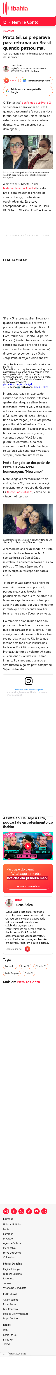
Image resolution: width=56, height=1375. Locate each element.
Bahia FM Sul (10, 1335)
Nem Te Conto (25, 22)
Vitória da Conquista (14, 1288)
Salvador (8, 1234)
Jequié (7, 1283)
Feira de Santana (12, 1274)
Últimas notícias (12, 1224)
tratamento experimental (19, 188)
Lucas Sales (24, 905)
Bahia (6, 1229)
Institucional (10, 1294)
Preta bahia (9, 1248)
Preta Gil (29, 973)
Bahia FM (8, 1339)
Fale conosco (10, 1309)
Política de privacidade (15, 1313)
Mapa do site (10, 1318)
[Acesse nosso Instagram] (6, 1211)
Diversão (8, 1238)
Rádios (7, 1324)
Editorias (8, 1219)
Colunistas (9, 1257)
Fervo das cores (12, 1252)
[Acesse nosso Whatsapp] (44, 1211)
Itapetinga (8, 1278)
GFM (5, 1330)
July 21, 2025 (41, 387)
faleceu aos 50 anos (20, 492)
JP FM (6, 1344)
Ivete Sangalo (12, 973)
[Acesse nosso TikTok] (29, 1211)
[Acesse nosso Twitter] (21, 1211)
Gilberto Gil (41, 966)
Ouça (12, 80)
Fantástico (10, 966)
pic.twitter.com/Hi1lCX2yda (18, 384)
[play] (28, 846)
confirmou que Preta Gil (37, 103)
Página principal (12, 1269)
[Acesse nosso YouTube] (37, 1211)
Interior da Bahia (12, 1263)
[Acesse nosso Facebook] (14, 1211)
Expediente (9, 1304)
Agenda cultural (12, 1243)
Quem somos (10, 1299)
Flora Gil (25, 966)
